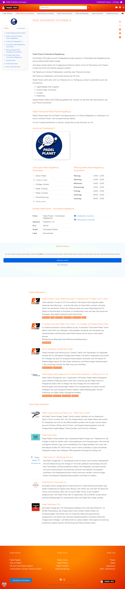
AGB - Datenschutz (107, 569)
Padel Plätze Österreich (45, 13)
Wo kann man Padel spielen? (21, 566)
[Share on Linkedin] (120, 33)
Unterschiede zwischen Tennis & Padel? (26, 569)
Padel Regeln (15, 560)
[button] (15, 2)
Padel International (81, 13)
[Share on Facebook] (120, 29)
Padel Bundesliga (62, 569)
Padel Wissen (7, 13)
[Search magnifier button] (89, 7)
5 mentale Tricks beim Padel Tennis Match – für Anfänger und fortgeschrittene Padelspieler (78, 324)
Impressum (110, 566)
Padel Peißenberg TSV (51, 504)
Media (112, 563)
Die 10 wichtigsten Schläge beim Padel (57, 349)
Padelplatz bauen (112, 13)
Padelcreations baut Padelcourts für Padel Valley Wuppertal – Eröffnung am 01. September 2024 (81, 374)
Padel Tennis (62, 560)
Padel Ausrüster (97, 13)
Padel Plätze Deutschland (25, 13)
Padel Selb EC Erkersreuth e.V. (54, 482)
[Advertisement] (72, 38)
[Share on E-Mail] (120, 37)
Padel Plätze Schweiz (64, 13)
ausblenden (21, 28)
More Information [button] (62, 265)
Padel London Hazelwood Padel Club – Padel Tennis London (66, 413)
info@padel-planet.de (85, 216)
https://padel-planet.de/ (86, 220)
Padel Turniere (62, 566)
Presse (112, 560)
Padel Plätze (62, 563)
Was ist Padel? (16, 563)
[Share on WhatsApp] (120, 21)
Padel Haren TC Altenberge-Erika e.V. (58, 457)
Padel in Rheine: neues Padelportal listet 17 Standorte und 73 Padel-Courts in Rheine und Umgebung (82, 299)
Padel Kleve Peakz (49, 435)
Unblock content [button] (62, 260)
